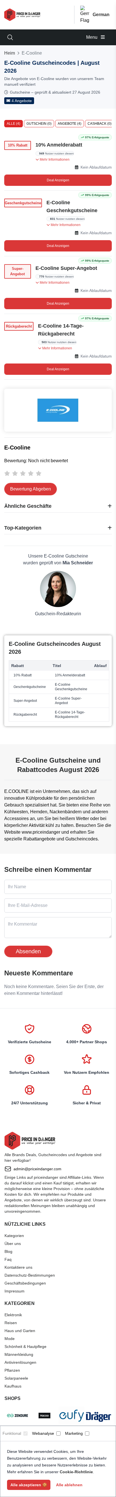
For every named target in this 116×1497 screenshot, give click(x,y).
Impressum (14, 1291)
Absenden (28, 951)
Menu (92, 37)
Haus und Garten (20, 1330)
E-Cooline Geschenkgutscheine (71, 206)
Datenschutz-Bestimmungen (30, 1275)
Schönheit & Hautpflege (25, 1346)
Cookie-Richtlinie (76, 1472)
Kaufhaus (13, 1386)
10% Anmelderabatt (58, 145)
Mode (10, 1338)
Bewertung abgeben (30, 489)
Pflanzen (12, 1370)
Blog (8, 1251)
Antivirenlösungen (20, 1362)
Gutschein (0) (39, 124)
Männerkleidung (19, 1354)
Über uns (13, 1243)
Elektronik (13, 1315)
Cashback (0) (99, 124)
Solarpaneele (16, 1378)
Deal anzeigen (58, 180)
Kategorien (14, 1235)
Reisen (11, 1322)
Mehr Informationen (54, 160)
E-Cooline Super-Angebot (66, 268)
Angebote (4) (69, 124)
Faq (8, 1259)
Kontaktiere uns (18, 1267)
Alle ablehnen (69, 1485)
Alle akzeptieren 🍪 (28, 1485)
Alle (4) (13, 124)
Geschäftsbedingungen (25, 1283)
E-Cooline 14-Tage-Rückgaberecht (61, 330)
